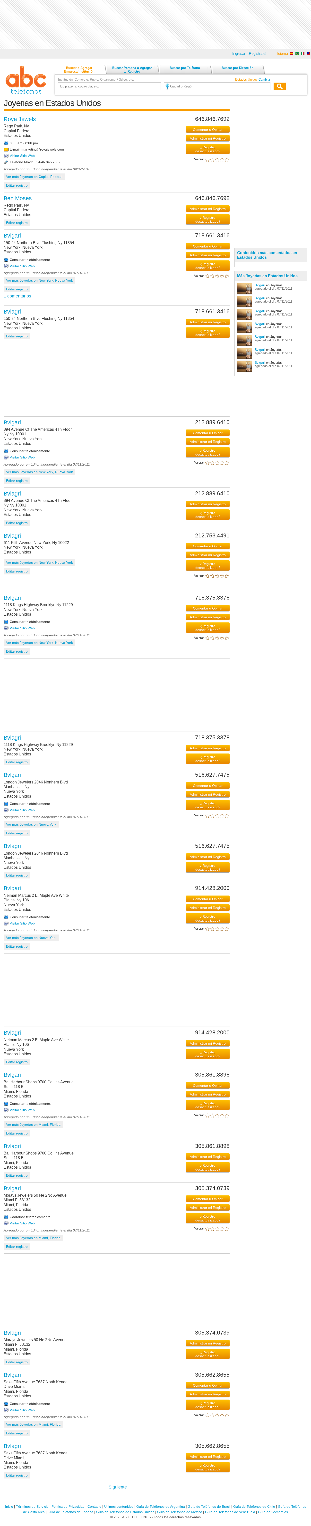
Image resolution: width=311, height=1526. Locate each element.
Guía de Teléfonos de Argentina (160, 1506)
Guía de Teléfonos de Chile (254, 1506)
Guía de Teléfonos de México (179, 1512)
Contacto (94, 1506)
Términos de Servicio (32, 1506)
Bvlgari (260, 285)
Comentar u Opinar (208, 130)
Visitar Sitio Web (22, 156)
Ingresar (238, 53)
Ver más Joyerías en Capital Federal (34, 177)
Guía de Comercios (273, 1512)
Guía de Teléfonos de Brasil (209, 1506)
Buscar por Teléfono (185, 68)
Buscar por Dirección (237, 68)
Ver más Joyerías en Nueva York (31, 824)
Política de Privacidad (68, 1506)
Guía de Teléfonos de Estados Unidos (125, 1512)
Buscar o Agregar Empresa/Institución (79, 69)
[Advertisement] (155, 24)
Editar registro (17, 185)
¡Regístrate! (257, 53)
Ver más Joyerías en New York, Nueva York (39, 280)
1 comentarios (17, 296)
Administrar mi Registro (208, 138)
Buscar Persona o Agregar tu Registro (132, 69)
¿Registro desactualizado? (207, 149)
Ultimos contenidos (118, 1506)
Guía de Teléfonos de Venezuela (230, 1512)
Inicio (9, 1506)
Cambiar (264, 79)
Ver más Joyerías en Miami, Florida (33, 1124)
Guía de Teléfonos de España (70, 1512)
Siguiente (118, 1487)
